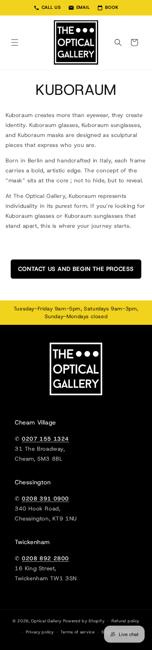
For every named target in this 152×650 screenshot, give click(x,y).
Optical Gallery (46, 620)
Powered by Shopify (84, 620)
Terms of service (77, 631)
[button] (15, 42)
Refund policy (125, 620)
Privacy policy (40, 631)
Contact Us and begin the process (76, 269)
